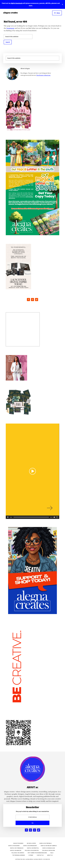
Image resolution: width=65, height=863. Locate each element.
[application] (32, 471)
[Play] (8, 517)
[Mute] (54, 517)
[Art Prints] (23, 329)
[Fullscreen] (57, 517)
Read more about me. (43, 75)
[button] (32, 471)
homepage (10, 28)
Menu (58, 13)
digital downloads (16, 3)
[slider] (31, 517)
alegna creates (10, 12)
